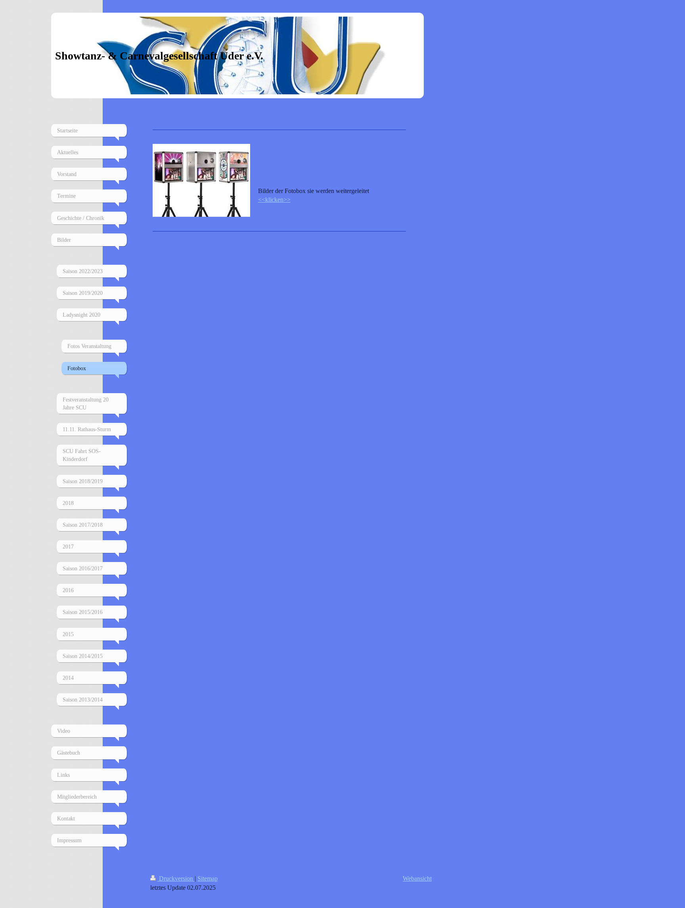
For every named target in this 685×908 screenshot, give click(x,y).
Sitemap (207, 878)
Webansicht (417, 878)
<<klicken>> (274, 199)
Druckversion (176, 878)
